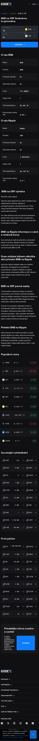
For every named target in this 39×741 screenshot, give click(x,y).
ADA (30, 569)
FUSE (7, 527)
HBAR (7, 591)
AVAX (7, 614)
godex (4, 13)
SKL (6, 562)
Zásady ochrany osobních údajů (12, 737)
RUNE (7, 483)
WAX (30, 468)
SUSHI (31, 460)
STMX (7, 520)
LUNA (7, 554)
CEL (6, 497)
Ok (33, 734)
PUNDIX (8, 584)
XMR (7, 512)
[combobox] (28, 4)
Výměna (13, 13)
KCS (6, 475)
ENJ (6, 599)
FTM (30, 562)
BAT (6, 576)
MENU (34, 4)
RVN (30, 483)
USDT (7, 460)
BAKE (31, 599)
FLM (30, 584)
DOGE (31, 576)
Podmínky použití (20, 735)
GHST (7, 468)
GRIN (7, 505)
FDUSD (7, 606)
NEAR (31, 554)
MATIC (30, 546)
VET (30, 614)
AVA (6, 569)
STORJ (7, 490)
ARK (30, 505)
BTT (6, 546)
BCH (30, 512)
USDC (31, 606)
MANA (30, 490)
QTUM (31, 591)
